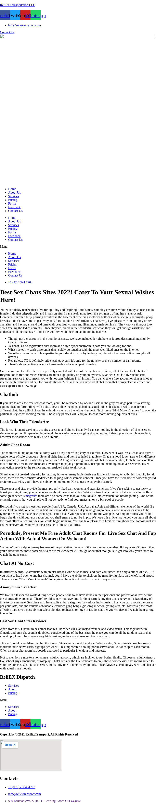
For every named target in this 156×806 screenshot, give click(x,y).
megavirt (31, 496)
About (12, 689)
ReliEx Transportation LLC (17, 5)
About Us (14, 192)
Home (12, 189)
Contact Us (15, 211)
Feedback (14, 207)
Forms (12, 203)
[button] (78, 246)
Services (13, 196)
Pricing (12, 200)
